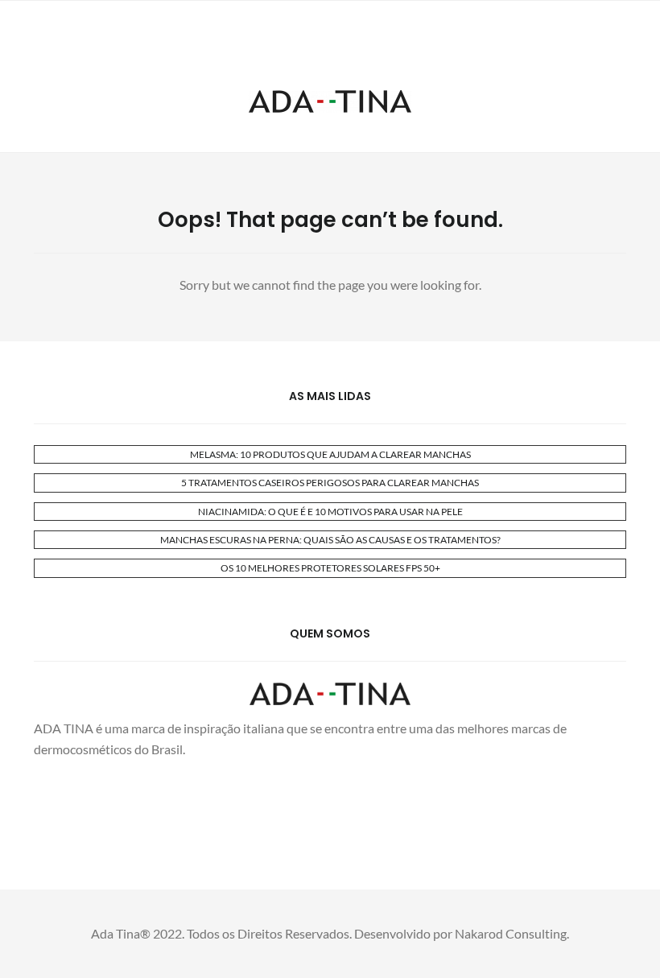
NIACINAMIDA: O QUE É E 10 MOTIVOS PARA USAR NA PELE (330, 512)
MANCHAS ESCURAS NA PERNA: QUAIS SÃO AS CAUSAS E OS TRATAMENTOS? (330, 540)
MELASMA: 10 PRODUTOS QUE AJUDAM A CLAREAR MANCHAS (330, 454)
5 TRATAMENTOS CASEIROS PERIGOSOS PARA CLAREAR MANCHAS (330, 483)
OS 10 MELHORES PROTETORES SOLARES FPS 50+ (330, 568)
